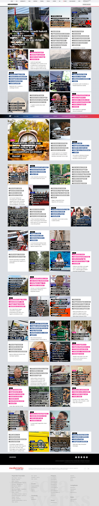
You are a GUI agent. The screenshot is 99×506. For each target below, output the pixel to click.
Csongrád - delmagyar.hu (17, 484)
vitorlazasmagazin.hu (55, 492)
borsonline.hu (54, 502)
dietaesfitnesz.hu (54, 490)
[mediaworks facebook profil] (85, 468)
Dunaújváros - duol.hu (16, 485)
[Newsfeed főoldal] (12, 457)
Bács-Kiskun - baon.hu (16, 477)
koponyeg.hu (73, 489)
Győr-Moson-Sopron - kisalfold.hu (19, 489)
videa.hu (72, 490)
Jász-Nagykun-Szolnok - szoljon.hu (19, 493)
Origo (12, 1)
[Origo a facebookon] (76, 457)
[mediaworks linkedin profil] (88, 468)
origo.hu (33, 490)
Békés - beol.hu (15, 481)
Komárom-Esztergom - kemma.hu (19, 495)
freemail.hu (72, 487)
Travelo (48, 1)
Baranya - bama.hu (16, 479)
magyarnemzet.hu (35, 485)
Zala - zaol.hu (34, 479)
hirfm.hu (72, 500)
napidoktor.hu (54, 485)
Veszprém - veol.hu (35, 477)
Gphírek (54, 1)
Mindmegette (22, 1)
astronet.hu (53, 477)
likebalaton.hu (54, 484)
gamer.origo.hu (54, 482)
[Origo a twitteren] (79, 457)
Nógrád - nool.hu (15, 497)
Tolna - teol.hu (15, 501)
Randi (65, 1)
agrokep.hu (33, 499)
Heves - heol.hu (15, 492)
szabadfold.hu (34, 487)
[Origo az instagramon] (81, 457)
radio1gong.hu (73, 499)
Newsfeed (35, 1)
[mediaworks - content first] (16, 468)
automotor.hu (54, 479)
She (59, 1)
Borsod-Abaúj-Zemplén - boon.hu (19, 482)
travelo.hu (53, 489)
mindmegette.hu (54, 487)
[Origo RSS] (87, 457)
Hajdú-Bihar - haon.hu (16, 490)
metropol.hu (72, 477)
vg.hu (32, 497)
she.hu (71, 480)
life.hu (71, 479)
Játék (79, 1)
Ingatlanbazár (72, 1)
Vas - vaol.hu (34, 475)
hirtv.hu (32, 489)
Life (16, 1)
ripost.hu (72, 475)
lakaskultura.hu (54, 481)
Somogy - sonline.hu (16, 498)
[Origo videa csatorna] (84, 457)
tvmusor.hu (53, 495)
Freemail (42, 1)
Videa (29, 1)
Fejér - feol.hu (15, 487)
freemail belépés (86, 4)
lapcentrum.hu (73, 492)
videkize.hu (53, 493)
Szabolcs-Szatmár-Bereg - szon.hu (19, 500)
